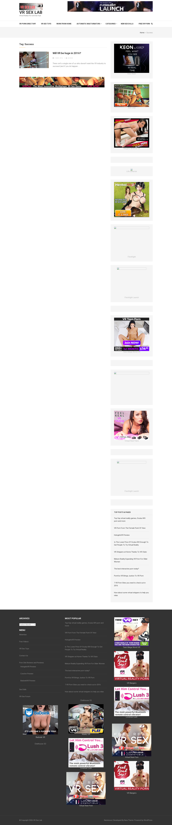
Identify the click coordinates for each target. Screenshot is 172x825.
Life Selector (131, 179)
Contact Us (23, 675)
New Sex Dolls (127, 24)
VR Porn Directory (27, 24)
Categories (111, 24)
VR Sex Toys (46, 24)
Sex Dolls (22, 709)
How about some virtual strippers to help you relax (84, 712)
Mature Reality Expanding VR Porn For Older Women (85, 683)
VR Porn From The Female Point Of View (129, 548)
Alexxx (70, 58)
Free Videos (24, 661)
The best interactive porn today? (126, 589)
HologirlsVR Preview (122, 555)
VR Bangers (131, 703)
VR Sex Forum (24, 716)
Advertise (23, 654)
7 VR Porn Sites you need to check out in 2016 (83, 704)
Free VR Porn (144, 24)
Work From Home (64, 24)
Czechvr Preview (26, 693)
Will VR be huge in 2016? (67, 53)
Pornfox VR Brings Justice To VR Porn (129, 596)
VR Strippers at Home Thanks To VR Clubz (130, 572)
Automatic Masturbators (88, 24)
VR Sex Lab (30, 12)
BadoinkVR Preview (27, 701)
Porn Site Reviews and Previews (31, 682)
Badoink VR (40, 757)
